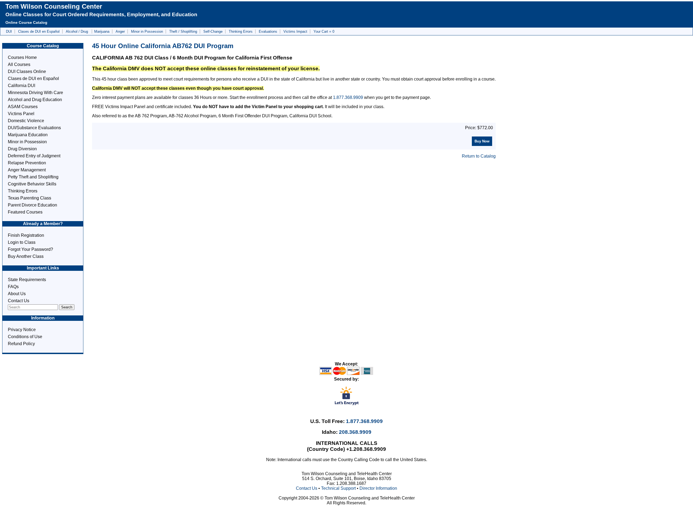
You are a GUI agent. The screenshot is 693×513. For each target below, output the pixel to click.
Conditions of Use (25, 336)
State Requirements (27, 279)
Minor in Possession (147, 31)
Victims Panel (21, 113)
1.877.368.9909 (348, 97)
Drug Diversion (22, 148)
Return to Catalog (479, 156)
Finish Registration (26, 235)
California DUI (21, 85)
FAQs (13, 286)
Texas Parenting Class (29, 198)
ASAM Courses (23, 106)
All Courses (19, 64)
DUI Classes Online (27, 71)
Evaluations (268, 31)
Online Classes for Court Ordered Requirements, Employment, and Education (101, 14)
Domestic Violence (26, 120)
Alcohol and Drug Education (35, 99)
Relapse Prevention (27, 163)
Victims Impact (295, 31)
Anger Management (27, 170)
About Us (17, 293)
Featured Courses (25, 212)
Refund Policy (21, 343)
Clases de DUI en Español (39, 31)
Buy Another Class (26, 256)
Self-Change (213, 31)
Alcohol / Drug (77, 31)
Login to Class (21, 242)
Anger (120, 31)
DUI (9, 31)
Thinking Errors (241, 31)
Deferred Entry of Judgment (34, 156)
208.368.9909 (355, 432)
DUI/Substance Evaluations (34, 127)
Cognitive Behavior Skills (32, 184)
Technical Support (338, 488)
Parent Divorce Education (32, 205)
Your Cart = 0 (323, 31)
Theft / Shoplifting (183, 31)
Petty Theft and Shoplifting (33, 177)
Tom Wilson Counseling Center (53, 6)
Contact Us (18, 300)
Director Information (378, 488)
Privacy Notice (22, 329)
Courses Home (22, 57)
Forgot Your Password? (30, 249)
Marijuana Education (28, 134)
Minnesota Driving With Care (35, 92)
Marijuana (101, 31)
